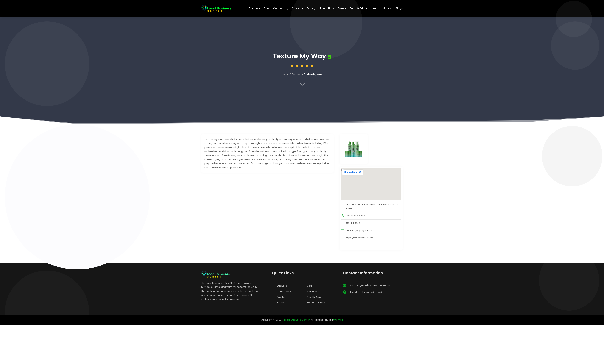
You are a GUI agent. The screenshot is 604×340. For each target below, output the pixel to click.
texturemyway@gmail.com (359, 230)
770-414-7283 (353, 223)
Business (254, 8)
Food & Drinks (358, 8)
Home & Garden (316, 302)
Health (375, 8)
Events (342, 8)
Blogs (399, 8)
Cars (266, 8)
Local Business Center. (297, 319)
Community (280, 8)
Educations (327, 8)
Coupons (297, 8)
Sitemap (338, 319)
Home (285, 74)
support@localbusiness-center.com (371, 285)
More (386, 8)
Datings (312, 8)
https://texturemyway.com (359, 237)
